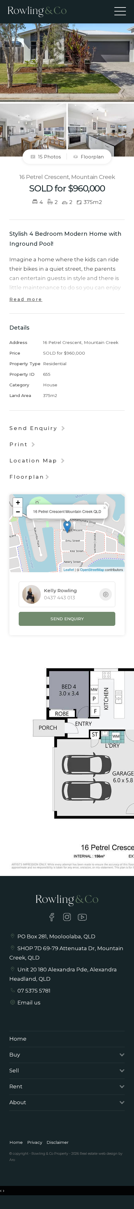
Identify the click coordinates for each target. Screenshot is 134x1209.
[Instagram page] (68, 918)
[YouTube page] (82, 918)
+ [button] (18, 502)
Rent (15, 1086)
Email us (29, 1002)
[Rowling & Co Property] (37, 11)
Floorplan (91, 157)
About (17, 1102)
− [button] (18, 512)
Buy (14, 1055)
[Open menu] (120, 11)
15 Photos (49, 157)
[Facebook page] (52, 918)
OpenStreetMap (92, 569)
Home (17, 1039)
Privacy (34, 1142)
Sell (14, 1070)
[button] (22, 444)
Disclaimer (57, 1142)
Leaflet (69, 569)
